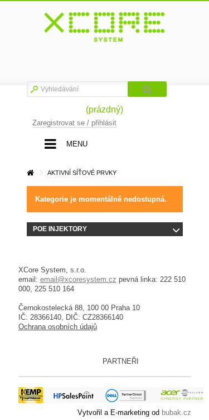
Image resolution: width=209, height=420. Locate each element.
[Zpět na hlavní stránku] (30, 173)
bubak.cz (176, 412)
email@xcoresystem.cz (78, 279)
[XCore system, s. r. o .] (105, 27)
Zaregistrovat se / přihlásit (74, 123)
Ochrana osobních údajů (57, 327)
